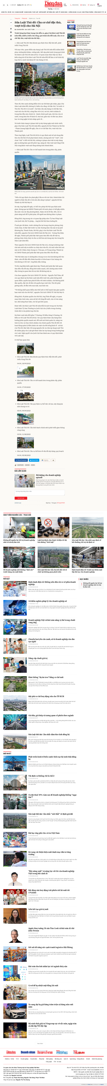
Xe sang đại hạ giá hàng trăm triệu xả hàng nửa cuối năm (50, 1005)
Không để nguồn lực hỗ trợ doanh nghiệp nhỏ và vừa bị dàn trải (19, 541)
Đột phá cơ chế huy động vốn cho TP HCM (46, 696)
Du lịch (79, 12)
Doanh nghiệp (19, 12)
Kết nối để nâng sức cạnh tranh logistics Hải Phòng (50, 947)
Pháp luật (35, 12)
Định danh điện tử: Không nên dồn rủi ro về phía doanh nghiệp (52, 583)
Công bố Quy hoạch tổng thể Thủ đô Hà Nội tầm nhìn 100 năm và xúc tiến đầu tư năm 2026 (84, 27)
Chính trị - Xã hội (6, 12)
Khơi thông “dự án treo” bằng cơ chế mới (45, 677)
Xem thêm (40, 1043)
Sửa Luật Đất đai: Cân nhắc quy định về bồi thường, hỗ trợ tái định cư (86, 541)
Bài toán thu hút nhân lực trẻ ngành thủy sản (47, 966)
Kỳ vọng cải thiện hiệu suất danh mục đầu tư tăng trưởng (49, 853)
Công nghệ (97, 12)
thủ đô (32, 465)
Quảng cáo (92, 5)
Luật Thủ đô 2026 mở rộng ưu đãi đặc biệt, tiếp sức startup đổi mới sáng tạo (83, 35)
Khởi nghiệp (42, 12)
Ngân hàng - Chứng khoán (69, 12)
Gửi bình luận (21, 498)
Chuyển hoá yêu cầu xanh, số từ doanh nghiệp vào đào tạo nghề (51, 640)
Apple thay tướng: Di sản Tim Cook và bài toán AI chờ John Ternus (51, 929)
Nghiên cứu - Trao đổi (34, 18)
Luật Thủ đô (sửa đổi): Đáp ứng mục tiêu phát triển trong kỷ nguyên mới (83, 60)
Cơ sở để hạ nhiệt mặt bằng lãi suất (43, 985)
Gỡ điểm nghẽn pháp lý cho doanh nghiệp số (47, 601)
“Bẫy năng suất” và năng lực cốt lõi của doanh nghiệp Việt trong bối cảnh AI (51, 872)
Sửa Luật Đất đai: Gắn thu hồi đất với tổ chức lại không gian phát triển (52, 571)
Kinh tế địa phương (87, 12)
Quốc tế (58, 12)
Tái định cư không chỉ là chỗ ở (41, 776)
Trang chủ (17, 18)
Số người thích (61, 502)
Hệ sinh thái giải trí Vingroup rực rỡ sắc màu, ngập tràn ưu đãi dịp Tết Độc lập (52, 1025)
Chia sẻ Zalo (35, 460)
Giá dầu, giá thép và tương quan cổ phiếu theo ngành (51, 715)
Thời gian (53, 503)
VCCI (13, 12)
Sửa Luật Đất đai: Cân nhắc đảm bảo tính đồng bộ (49, 734)
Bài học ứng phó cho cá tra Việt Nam (44, 833)
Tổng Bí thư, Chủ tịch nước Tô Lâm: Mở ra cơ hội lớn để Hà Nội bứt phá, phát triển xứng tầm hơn (84, 52)
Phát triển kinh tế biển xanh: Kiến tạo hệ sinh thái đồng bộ (52, 758)
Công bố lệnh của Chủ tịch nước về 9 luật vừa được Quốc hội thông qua (83, 43)
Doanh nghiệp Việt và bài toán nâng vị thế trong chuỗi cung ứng (51, 621)
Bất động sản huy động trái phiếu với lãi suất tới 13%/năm (49, 891)
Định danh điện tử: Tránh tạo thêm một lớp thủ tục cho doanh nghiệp (87, 571)
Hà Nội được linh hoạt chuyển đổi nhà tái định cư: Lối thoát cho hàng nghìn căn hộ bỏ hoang (84, 68)
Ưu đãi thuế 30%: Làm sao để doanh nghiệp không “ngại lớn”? (52, 796)
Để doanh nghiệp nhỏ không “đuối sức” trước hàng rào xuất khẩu (18, 571)
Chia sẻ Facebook (21, 460)
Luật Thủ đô (20, 465)
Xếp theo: (48, 503)
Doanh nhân (28, 12)
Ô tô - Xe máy (57, 1061)
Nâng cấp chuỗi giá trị (37, 658)
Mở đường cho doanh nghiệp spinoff (48, 476)
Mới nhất (13, 5)
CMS (90, 1084)
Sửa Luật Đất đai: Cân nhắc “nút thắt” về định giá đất (50, 814)
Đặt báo (84, 5)
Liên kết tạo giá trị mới (38, 909)
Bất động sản (51, 12)
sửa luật (27, 465)
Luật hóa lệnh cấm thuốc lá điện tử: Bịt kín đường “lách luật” (52, 541)
